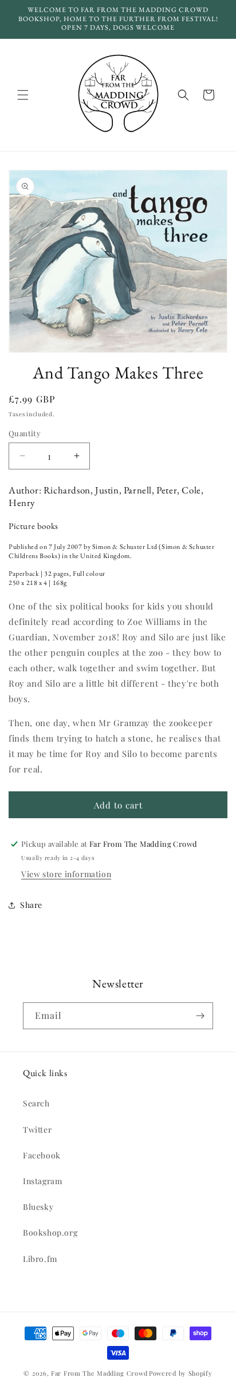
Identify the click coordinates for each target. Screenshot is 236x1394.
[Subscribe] (200, 1015)
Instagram (42, 1181)
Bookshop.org (50, 1232)
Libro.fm (40, 1258)
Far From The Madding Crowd (99, 1373)
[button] (23, 94)
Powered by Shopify (181, 1373)
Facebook (42, 1155)
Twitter (37, 1129)
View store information (66, 874)
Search (36, 1103)
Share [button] (31, 904)
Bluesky (38, 1206)
